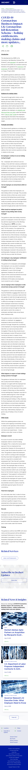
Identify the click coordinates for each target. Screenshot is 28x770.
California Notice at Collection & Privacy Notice (14, 755)
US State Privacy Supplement (14, 757)
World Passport (14, 742)
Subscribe (14, 580)
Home (2, 8)
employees (4, 69)
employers (20, 66)
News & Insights (10, 8)
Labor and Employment (9, 558)
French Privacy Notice (14, 759)
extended (12, 62)
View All (6, 641)
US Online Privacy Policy (14, 750)
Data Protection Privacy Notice (14, 753)
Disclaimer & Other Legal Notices (14, 748)
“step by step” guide (10, 114)
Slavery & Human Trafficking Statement (14, 762)
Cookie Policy (14, 752)
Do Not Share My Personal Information (14, 764)
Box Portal (12, 738)
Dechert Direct (13, 736)
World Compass (14, 740)
